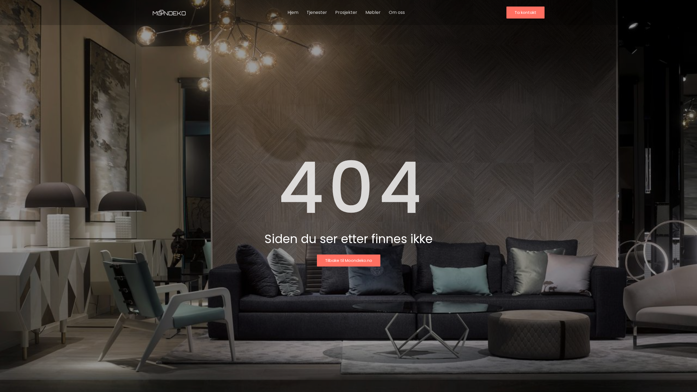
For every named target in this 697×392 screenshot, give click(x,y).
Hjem (293, 12)
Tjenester (317, 12)
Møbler (373, 12)
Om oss (397, 12)
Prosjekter (346, 12)
